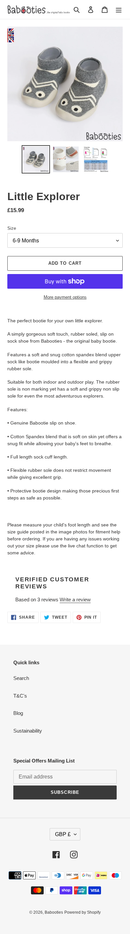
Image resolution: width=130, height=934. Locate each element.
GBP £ (63, 834)
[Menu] (119, 9)
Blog (18, 713)
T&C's (20, 696)
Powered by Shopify (82, 912)
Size (11, 228)
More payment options (65, 297)
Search (21, 678)
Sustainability (27, 731)
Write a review (75, 599)
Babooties (54, 912)
